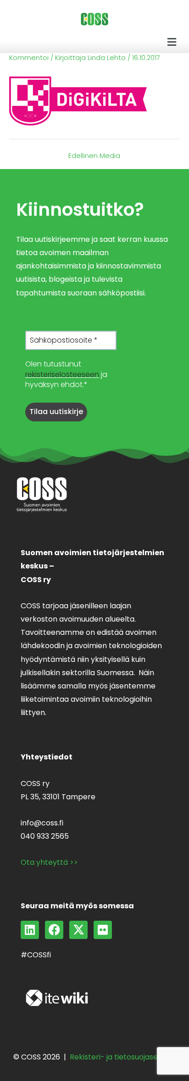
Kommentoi (29, 57)
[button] (172, 42)
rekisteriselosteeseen (62, 374)
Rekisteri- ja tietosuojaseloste (123, 1057)
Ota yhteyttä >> (49, 862)
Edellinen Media (94, 156)
